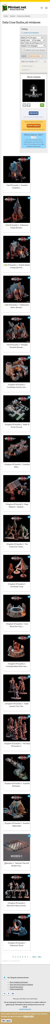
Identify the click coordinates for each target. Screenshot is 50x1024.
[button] (42, 8)
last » (39, 956)
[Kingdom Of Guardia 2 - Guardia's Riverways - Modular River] (16, 781)
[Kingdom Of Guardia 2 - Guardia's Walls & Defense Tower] (16, 462)
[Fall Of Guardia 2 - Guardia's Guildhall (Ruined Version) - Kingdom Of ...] (16, 183)
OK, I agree (6, 1021)
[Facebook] (9, 995)
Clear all (24, 56)
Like (34, 137)
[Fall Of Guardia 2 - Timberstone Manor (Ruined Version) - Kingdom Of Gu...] (16, 302)
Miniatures (25, 66)
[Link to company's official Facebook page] (29, 106)
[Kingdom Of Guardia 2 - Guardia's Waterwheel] (16, 821)
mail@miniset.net (25, 1009)
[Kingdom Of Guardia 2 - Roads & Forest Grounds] (16, 422)
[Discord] (13, 995)
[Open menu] (46, 8)
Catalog (12, 16)
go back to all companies (31, 32)
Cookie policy (28, 1016)
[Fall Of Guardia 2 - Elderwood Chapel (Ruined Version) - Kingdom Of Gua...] (16, 222)
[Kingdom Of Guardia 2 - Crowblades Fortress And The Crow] (16, 382)
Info (42, 105)
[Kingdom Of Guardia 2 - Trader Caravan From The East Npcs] (16, 701)
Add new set (33, 113)
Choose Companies (33, 126)
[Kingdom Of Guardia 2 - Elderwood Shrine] (16, 940)
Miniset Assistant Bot (16, 989)
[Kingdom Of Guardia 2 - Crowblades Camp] (16, 581)
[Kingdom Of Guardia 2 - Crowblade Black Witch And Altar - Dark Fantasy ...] (16, 661)
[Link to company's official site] (24, 106)
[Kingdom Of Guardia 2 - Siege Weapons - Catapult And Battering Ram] (16, 502)
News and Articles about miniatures (21, 984)
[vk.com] (4, 995)
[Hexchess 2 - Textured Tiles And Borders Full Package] (16, 861)
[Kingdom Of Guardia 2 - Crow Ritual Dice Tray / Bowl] (16, 621)
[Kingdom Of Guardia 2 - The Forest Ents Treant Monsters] (16, 542)
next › (34, 956)
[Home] (14, 8)
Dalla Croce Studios (23, 16)
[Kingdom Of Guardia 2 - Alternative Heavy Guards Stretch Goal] (16, 900)
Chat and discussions (16, 987)
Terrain (24, 70)
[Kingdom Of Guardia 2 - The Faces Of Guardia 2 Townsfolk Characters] (16, 741)
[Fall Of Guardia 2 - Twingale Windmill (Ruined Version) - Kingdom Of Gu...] (16, 342)
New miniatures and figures (19, 982)
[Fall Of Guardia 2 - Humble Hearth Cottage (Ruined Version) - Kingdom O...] (16, 262)
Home (6, 16)
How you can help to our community (25, 999)
